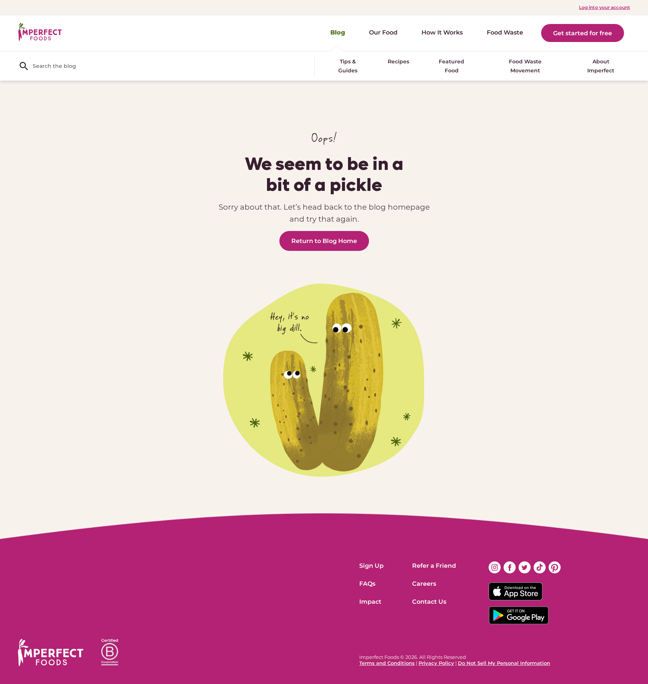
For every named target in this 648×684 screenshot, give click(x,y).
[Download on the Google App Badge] (525, 615)
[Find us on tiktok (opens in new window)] (540, 567)
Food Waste (505, 32)
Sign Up (371, 565)
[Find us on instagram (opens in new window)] (495, 567)
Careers (424, 583)
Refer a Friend (434, 565)
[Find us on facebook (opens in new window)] (510, 567)
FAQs (367, 583)
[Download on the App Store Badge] (525, 591)
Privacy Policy (436, 663)
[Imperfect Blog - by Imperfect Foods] (40, 32)
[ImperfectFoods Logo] (50, 652)
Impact (370, 601)
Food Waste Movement (525, 66)
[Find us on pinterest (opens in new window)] (555, 567)
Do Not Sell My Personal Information (504, 663)
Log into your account (604, 7)
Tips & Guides (347, 66)
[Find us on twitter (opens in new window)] (525, 567)
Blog (337, 32)
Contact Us (429, 601)
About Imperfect (600, 66)
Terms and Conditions (387, 663)
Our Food (383, 32)
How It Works (442, 32)
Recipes (398, 61)
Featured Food (451, 66)
